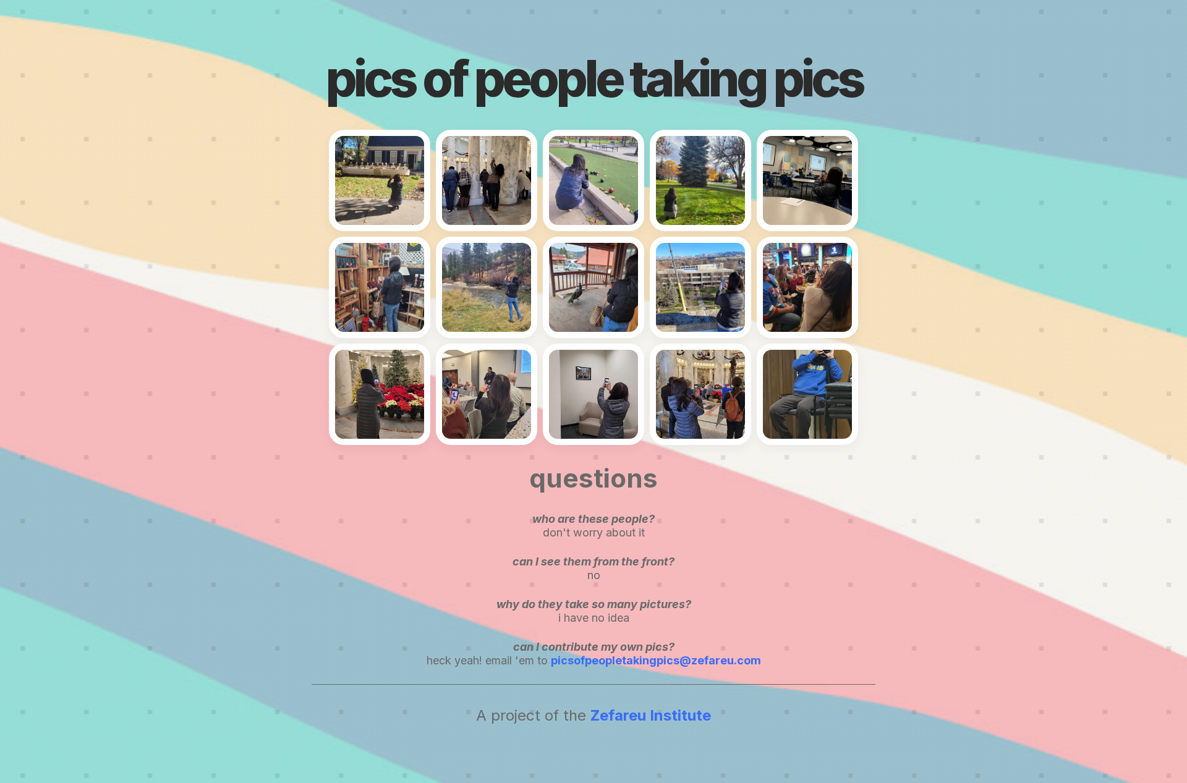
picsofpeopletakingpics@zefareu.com (656, 660)
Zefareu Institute (650, 715)
